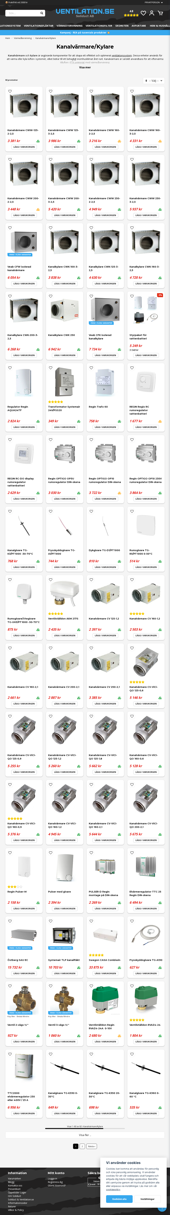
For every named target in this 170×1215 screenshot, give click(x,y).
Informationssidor (17, 1203)
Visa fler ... (85, 1135)
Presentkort (14, 1189)
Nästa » (91, 1146)
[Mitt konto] (151, 13)
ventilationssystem (122, 55)
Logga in (52, 1178)
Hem (7, 38)
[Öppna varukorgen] (160, 13)
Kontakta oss (15, 1185)
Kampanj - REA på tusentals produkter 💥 (85, 32)
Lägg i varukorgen (24, 147)
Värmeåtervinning (70, 25)
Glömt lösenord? (57, 1185)
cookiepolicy (113, 1189)
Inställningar (148, 1199)
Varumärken (14, 1178)
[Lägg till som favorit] (143, 13)
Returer (12, 1206)
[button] (10, 91)
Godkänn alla (119, 1199)
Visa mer (85, 67)
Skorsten (121, 25)
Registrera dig (55, 1182)
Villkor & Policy (16, 1210)
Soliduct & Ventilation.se (21, 1199)
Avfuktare (139, 25)
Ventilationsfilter (99, 25)
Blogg (11, 1182)
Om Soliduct (14, 1196)
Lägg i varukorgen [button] (24, 283)
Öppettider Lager (17, 1192)
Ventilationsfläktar (38, 25)
